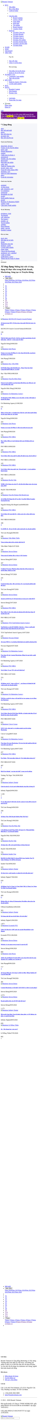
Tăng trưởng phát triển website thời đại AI (13, 542)
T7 (6, 297)
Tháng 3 (18, 310)
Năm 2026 (9, 278)
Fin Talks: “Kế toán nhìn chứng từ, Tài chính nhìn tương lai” (18, 758)
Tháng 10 (25, 312)
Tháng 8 (13, 312)
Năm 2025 (15, 280)
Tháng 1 (7, 310)
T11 (6, 304)
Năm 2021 (11, 282)
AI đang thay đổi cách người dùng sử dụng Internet (15, 845)
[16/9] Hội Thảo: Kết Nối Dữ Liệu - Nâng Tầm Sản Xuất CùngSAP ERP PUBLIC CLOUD (17, 368)
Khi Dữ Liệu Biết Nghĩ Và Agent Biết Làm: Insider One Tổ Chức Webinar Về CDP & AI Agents (17, 858)
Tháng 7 (8, 312)
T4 (6, 291)
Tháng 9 (19, 312)
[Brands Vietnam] (7, 2)
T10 (6, 302)
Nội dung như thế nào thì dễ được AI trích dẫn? (14, 916)
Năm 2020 (18, 282)
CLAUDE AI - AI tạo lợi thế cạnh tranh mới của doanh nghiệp (18, 529)
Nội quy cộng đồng (11, 1380)
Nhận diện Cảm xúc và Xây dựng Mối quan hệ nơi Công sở (18, 117)
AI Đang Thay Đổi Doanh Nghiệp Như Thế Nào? (14, 816)
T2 (6, 288)
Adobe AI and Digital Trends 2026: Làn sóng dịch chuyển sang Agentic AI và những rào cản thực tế (18, 958)
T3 (6, 289)
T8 (6, 299)
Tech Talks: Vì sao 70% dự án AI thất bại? (13, 670)
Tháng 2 (13, 310)
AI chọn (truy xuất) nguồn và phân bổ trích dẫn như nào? (17, 873)
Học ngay (10, 116)
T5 (6, 293)
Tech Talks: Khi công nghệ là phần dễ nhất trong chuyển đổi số (18, 456)
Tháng (7, 308)
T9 (6, 300)
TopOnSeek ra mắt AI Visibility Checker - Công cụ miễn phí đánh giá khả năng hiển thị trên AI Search (18, 627)
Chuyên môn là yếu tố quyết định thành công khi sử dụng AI (18, 786)
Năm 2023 (28, 280)
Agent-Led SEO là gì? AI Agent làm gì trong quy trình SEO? (18, 598)
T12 (6, 306)
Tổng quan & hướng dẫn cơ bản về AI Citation (14, 555)
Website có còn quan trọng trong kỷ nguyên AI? (14, 944)
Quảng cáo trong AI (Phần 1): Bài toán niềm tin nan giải (17, 427)
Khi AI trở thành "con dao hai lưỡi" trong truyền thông (16, 771)
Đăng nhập (8, 105)
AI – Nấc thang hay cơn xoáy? (9, 1029)
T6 (6, 295)
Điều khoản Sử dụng (11, 1376)
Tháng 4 (23, 310)
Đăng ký (7, 107)
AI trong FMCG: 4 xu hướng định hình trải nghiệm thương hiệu (19, 642)
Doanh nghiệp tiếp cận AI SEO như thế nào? (13, 1001)
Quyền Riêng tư (10, 1378)
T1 (6, 286)
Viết (2, 111)
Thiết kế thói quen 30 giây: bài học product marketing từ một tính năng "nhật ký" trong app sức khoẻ (18, 338)
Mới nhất (8, 276)
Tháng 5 (29, 310)
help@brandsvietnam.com (13, 1395)
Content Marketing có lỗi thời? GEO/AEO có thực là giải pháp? (19, 987)
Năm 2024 (21, 280)
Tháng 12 (9, 314)
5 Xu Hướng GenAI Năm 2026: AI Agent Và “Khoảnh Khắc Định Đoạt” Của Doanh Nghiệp (17, 830)
